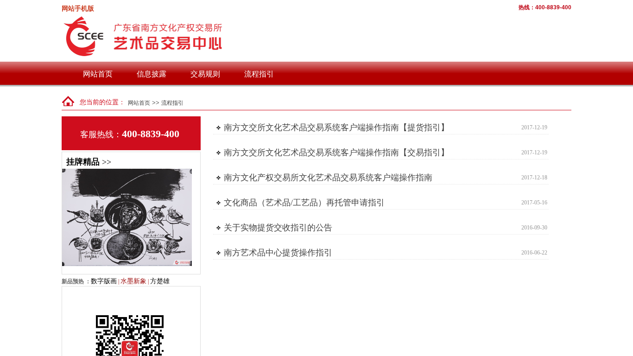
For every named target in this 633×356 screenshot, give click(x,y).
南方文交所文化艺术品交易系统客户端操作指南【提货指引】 (336, 127)
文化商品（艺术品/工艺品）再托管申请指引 (304, 202)
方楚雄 (160, 281)
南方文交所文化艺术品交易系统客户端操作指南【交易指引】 (336, 152)
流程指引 (259, 74)
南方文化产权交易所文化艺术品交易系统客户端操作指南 (328, 177)
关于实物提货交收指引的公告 (278, 227)
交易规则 (205, 74)
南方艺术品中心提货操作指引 (278, 252)
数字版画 (104, 281)
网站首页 (98, 74)
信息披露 (151, 74)
